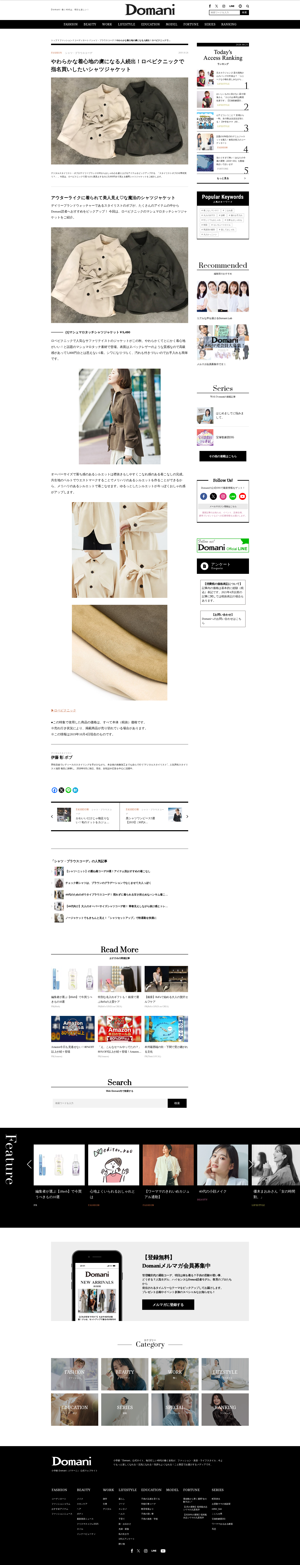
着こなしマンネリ (211, 210)
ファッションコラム (61, 1504)
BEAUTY (90, 24)
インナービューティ (86, 1534)
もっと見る (223, 178)
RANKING (228, 24)
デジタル (107, 1509)
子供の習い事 (147, 1514)
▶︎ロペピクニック (63, 710)
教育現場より (147, 1509)
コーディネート (81, 40)
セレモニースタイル (222, 225)
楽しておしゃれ (227, 230)
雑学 (105, 1499)
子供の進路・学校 (149, 1519)
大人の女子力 (209, 215)
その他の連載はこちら (223, 456)
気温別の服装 (209, 230)
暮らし (122, 1499)
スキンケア (82, 1504)
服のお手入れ (236, 215)
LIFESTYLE (126, 24)
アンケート (221, 564)
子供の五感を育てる (150, 1499)
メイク (80, 1499)
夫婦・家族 (124, 1529)
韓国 (205, 225)
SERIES (210, 24)
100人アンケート (127, 1539)
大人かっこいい (210, 234)
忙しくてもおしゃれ (212, 220)
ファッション (66, 40)
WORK (107, 24)
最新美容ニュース (85, 1519)
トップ (54, 40)
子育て (122, 1519)
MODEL (171, 24)
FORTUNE (191, 24)
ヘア (79, 1509)
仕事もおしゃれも (234, 220)
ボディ (80, 1514)
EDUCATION (150, 24)
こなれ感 (228, 210)
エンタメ (123, 1509)
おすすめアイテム (60, 1509)
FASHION (71, 24)
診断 (222, 215)
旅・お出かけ (125, 1524)
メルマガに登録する (168, 1305)
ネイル (80, 1529)
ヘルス (122, 1514)
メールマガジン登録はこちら (223, 506)
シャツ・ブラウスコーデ (102, 40)
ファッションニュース (62, 1514)
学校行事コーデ (148, 1504)
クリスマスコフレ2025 (87, 1524)
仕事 (105, 1504)
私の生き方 (124, 1534)
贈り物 (122, 1544)
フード (122, 1504)
